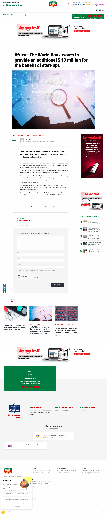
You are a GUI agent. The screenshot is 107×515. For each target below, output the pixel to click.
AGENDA (84, 468)
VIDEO (33, 479)
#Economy (20, 135)
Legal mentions (35, 512)
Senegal (32, 10)
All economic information (12, 4)
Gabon (62, 10)
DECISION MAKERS (61, 468)
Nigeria (46, 10)
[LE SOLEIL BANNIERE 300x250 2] (92, 201)
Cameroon (56, 10)
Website (19, 264)
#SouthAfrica (8, 322)
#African (30, 15)
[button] (67, 10)
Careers (51, 512)
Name (18, 252)
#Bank (13, 135)
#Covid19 (69, 322)
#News (27, 135)
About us (44, 512)
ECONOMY (34, 468)
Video (5, 10)
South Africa (24, 10)
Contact (27, 512)
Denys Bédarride (30, 139)
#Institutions (58, 326)
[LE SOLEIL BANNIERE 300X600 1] (92, 156)
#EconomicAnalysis (44, 322)
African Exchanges (13, 10)
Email (18, 258)
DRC (51, 10)
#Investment (17, 322)
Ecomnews (76, 4)
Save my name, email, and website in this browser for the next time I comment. (37, 270)
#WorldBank (67, 326)
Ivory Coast (39, 10)
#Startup (34, 135)
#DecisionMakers (20, 15)
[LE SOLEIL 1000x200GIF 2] (53, 31)
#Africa (41, 135)
